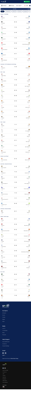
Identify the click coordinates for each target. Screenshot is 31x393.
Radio (3, 332)
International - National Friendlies (6, 208)
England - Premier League (4, 216)
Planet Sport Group (14, 358)
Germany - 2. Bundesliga (4, 14)
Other (3, 321)
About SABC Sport (5, 341)
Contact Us (4, 343)
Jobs (3, 373)
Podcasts (4, 334)
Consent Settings (5, 345)
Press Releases (5, 382)
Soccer (3, 315)
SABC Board (5, 380)
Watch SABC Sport (27, 1)
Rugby (3, 319)
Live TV (3, 328)
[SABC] (5, 364)
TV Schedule (4, 330)
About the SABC (5, 370)
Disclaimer (4, 378)
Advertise (4, 377)
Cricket (3, 317)
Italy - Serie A (3, 271)
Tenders (4, 375)
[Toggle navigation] (1, 1)
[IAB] (4, 387)
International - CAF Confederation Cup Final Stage (8, 64)
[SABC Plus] (3, 355)
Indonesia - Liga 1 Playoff (4, 156)
